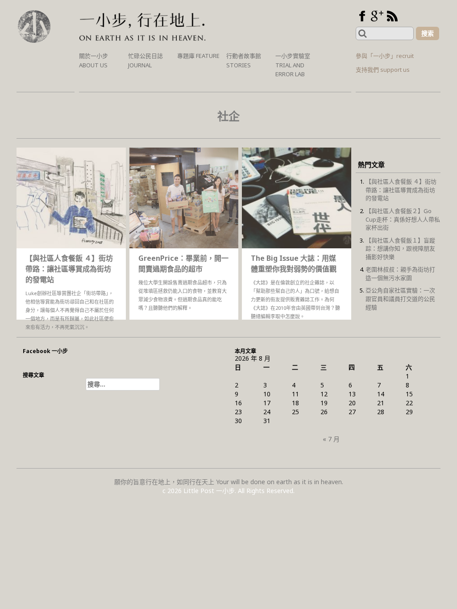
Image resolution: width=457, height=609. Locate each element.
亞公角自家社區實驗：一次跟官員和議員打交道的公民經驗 (400, 298)
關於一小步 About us (93, 60)
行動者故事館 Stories (243, 60)
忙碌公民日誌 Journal (145, 60)
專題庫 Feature (198, 56)
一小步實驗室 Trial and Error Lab (292, 65)
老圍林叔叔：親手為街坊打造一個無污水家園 (400, 273)
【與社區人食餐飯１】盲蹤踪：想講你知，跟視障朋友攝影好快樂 (400, 248)
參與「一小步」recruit (385, 56)
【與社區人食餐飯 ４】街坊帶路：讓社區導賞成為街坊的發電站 (401, 189)
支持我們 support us (383, 70)
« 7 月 (331, 439)
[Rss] (392, 16)
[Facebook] (362, 16)
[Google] (377, 16)
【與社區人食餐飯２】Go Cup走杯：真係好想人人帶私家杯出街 (403, 219)
